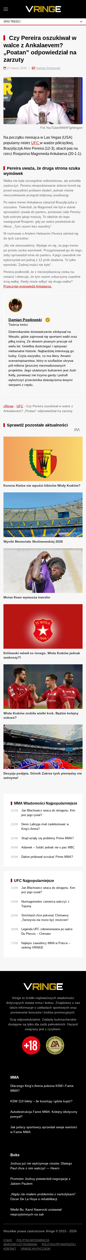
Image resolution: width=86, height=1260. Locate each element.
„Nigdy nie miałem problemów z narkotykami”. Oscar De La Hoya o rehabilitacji (43, 1196)
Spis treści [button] (11, 21)
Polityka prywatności (59, 1244)
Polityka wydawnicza (33, 1240)
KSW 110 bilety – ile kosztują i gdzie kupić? (41, 1101)
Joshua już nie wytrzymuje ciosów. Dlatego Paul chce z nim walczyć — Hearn (41, 1166)
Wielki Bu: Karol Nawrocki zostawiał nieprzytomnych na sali (35, 1212)
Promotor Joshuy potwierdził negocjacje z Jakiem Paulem (40, 1181)
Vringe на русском (35, 1248)
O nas (7, 1240)
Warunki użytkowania (20, 1244)
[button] (5, 9)
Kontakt (9, 1248)
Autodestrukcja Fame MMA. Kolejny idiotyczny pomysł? (43, 1114)
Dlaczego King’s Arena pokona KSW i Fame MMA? (42, 1088)
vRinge (8, 406)
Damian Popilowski (48, 68)
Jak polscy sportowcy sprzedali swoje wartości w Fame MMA (43, 1129)
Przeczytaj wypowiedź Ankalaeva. (27, 286)
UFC (35, 143)
